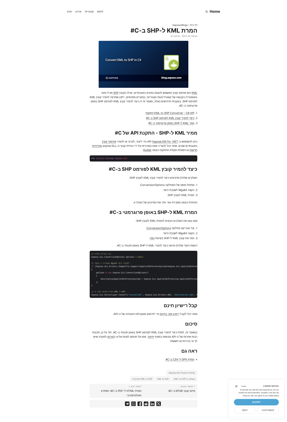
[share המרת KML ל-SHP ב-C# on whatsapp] (133, 404)
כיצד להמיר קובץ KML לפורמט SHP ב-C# (170, 118)
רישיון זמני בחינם (169, 314)
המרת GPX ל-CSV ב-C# (180, 359)
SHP (116, 92)
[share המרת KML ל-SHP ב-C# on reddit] (146, 404)
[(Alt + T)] (207, 11)
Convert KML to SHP (142, 379)
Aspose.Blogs (180, 24)
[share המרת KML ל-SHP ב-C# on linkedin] (152, 404)
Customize (268, 410)
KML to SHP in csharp (184, 379)
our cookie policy (272, 396)
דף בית (193, 24)
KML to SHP (163, 379)
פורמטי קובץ (109, 141)
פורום (110, 336)
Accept (256, 402)
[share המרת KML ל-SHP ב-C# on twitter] (158, 404)
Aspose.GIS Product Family (182, 372)
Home (215, 11)
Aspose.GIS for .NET (165, 141)
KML (194, 92)
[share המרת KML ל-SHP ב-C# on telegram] (127, 404)
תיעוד (151, 336)
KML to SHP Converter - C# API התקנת (170, 113)
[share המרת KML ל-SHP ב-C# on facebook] (140, 404)
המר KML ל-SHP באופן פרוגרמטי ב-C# (171, 123)
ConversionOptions (158, 228)
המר (152, 238)
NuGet (147, 150)
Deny (245, 410)
